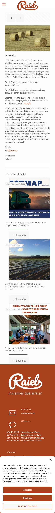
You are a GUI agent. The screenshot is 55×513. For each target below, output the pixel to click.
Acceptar (27, 490)
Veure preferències (27, 506)
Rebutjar (27, 498)
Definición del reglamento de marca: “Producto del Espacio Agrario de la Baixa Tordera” (24, 287)
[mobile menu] (3, 4)
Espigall (27, 103)
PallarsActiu (12, 150)
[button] (50, 459)
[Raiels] (27, 3)
